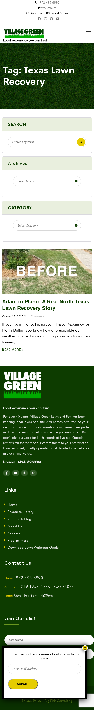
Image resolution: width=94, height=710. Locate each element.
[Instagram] (24, 473)
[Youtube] (15, 473)
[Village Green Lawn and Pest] (24, 32)
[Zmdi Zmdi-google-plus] (33, 473)
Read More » (13, 349)
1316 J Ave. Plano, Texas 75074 (46, 586)
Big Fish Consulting (58, 701)
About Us (15, 526)
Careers (14, 533)
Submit (23, 684)
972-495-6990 (49, 2)
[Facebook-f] (6, 473)
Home (12, 505)
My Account (48, 7)
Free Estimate (18, 540)
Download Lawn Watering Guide (33, 547)
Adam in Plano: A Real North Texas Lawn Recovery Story (45, 305)
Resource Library (21, 512)
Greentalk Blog (19, 519)
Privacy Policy (31, 701)
